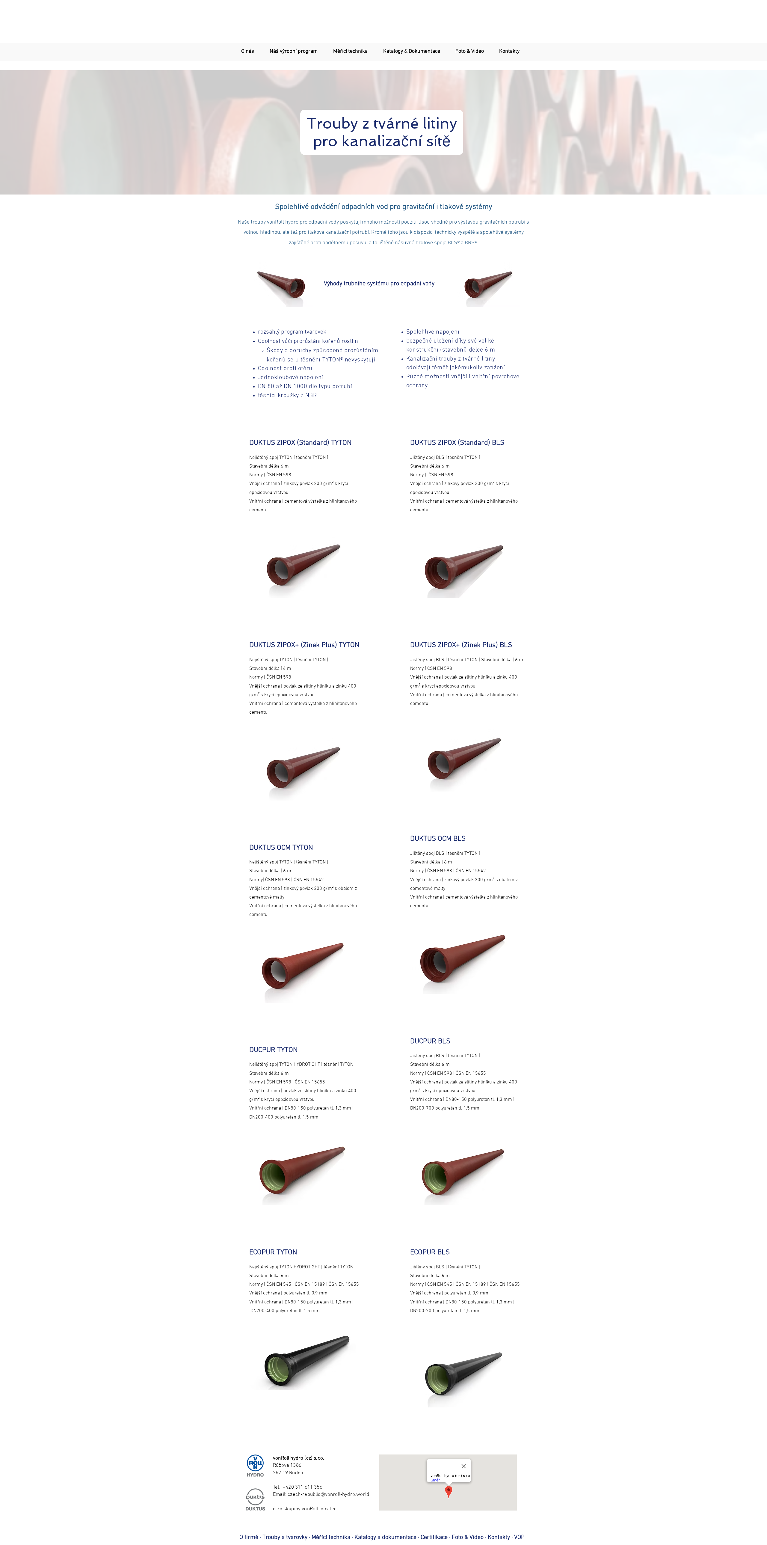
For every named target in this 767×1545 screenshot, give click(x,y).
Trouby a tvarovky (284, 1537)
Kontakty (499, 1537)
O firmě (248, 1537)
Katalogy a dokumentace (385, 1537)
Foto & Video (468, 1537)
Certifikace (434, 1537)
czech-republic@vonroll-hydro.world (328, 1495)
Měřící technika (331, 1537)
